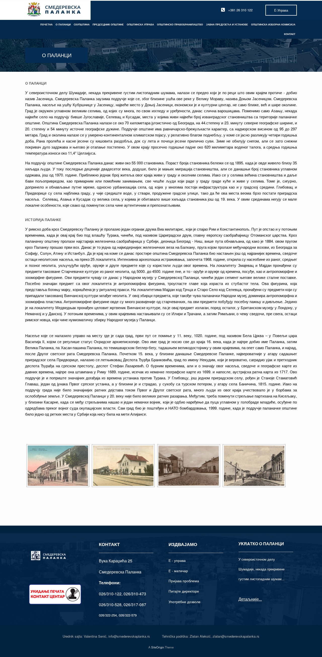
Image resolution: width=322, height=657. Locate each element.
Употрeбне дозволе (184, 601)
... (260, 599)
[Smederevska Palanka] (54, 10)
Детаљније (248, 599)
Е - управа (177, 560)
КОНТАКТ (289, 34)
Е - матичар (178, 570)
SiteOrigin (157, 647)
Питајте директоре (184, 591)
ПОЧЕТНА (46, 24)
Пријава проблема (184, 580)
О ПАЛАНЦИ (63, 24)
